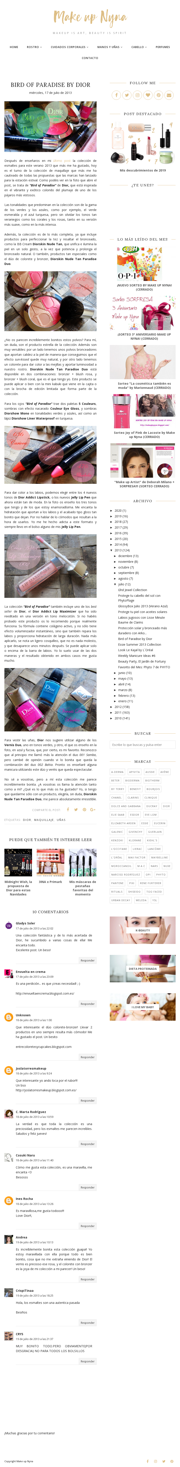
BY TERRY (117, 789)
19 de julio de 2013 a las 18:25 (34, 1295)
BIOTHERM (152, 780)
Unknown (23, 1015)
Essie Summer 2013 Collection (139, 644)
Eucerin (160, 823)
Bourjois (153, 789)
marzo (123, 690)
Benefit (135, 789)
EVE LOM (151, 814)
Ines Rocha (24, 1199)
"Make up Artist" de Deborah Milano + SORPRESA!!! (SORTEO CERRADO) (144, 484)
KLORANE (135, 840)
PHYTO (161, 874)
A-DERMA (117, 772)
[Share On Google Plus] (92, 809)
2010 (118, 718)
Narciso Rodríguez (125, 874)
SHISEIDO (134, 891)
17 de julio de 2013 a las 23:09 (34, 977)
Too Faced (154, 891)
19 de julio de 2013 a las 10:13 (34, 1242)
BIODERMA (132, 780)
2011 (118, 712)
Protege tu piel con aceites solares (142, 612)
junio (121, 673)
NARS (154, 866)
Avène (164, 772)
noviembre (125, 561)
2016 (118, 533)
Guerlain (155, 831)
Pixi (131, 883)
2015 (118, 539)
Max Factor (137, 857)
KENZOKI (117, 840)
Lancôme (154, 849)
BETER (115, 780)
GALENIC (117, 831)
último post (62, 161)
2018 (118, 522)
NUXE (167, 866)
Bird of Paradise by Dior (135, 639)
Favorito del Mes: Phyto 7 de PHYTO (144, 667)
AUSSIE (150, 772)
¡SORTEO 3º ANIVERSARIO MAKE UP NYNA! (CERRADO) (144, 336)
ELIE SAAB (117, 814)
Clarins (133, 797)
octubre (123, 567)
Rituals (116, 891)
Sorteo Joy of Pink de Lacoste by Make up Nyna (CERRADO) (144, 435)
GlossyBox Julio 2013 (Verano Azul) (143, 606)
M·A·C (141, 866)
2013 (118, 550)
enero (122, 701)
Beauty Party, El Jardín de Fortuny (142, 661)
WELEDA (141, 900)
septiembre (126, 573)
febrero (123, 695)
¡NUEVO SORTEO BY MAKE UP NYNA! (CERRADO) (144, 287)
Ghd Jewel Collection (132, 590)
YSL (154, 900)
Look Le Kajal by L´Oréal (135, 650)
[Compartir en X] (76, 809)
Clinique (150, 797)
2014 (118, 544)
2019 (118, 516)
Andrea (21, 1237)
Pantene (117, 883)
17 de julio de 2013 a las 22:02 (34, 928)
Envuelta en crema (30, 972)
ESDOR (134, 814)
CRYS (19, 1334)
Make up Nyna (24, 1461)
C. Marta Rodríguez (31, 1112)
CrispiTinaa (25, 1290)
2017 (118, 527)
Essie (144, 823)
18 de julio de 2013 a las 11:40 (34, 1160)
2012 (118, 707)
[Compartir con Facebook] (67, 809)
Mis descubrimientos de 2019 (143, 170)
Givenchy (135, 831)
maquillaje (44, 820)
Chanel (116, 797)
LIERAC (137, 849)
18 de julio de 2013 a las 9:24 (34, 1073)
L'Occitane (119, 849)
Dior (27, 820)
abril (121, 684)
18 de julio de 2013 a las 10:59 (34, 1117)
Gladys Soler (25, 923)
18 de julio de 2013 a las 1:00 (34, 1020)
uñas (61, 820)
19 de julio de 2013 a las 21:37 (34, 1339)
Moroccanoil (121, 866)
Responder (88, 960)
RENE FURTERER (150, 883)
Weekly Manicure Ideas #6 (136, 656)
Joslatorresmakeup (31, 1068)
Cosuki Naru (25, 1155)
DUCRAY (151, 806)
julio (121, 584)
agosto (123, 578)
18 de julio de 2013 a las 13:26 (34, 1204)
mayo (122, 678)
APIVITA (134, 772)
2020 (118, 510)
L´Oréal (116, 857)
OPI (148, 874)
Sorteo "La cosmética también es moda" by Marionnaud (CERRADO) (144, 385)
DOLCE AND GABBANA (126, 806)
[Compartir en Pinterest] (84, 809)
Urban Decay (120, 900)
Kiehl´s (152, 840)
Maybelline (159, 857)
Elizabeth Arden (123, 823)
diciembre (125, 556)
